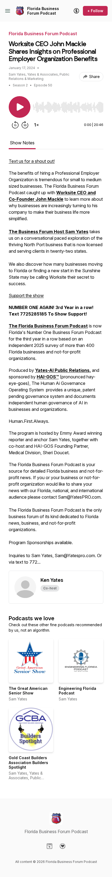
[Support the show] (76, 11)
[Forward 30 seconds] (25, 125)
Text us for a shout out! (32, 161)
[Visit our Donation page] (62, 846)
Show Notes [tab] (22, 142)
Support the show (26, 295)
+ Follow (95, 10)
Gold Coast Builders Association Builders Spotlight (28, 762)
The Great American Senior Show (28, 691)
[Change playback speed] (36, 125)
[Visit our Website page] (49, 846)
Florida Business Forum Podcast (43, 11)
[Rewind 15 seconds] (15, 125)
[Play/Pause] (19, 107)
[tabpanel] (56, 364)
